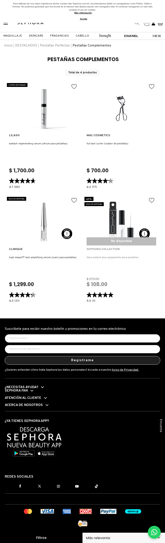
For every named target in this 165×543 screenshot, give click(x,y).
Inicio (8, 45)
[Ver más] (44, 127)
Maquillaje (12, 35)
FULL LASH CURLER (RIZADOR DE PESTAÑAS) (107, 143)
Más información (83, 13)
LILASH (14, 135)
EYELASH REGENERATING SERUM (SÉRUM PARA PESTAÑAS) (38, 143)
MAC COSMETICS (98, 135)
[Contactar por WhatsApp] (154, 532)
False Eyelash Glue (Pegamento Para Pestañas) (113, 257)
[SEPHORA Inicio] (30, 23)
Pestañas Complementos (92, 45)
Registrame (82, 360)
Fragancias (59, 35)
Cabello (82, 35)
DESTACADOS (26, 45)
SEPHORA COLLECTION (103, 249)
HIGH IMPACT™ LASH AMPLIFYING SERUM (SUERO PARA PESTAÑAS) (42, 257)
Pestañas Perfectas (55, 45)
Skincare (36, 35)
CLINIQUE (16, 249)
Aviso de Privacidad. (125, 370)
